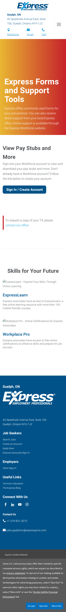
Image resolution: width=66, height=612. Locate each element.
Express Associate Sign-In (16, 452)
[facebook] (5, 504)
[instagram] (27, 504)
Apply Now (8, 448)
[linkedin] (12, 504)
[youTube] (20, 504)
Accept (31, 605)
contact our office (17, 225)
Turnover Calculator (13, 483)
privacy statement (16, 573)
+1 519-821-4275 (17, 521)
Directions (13, 34)
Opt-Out (43, 605)
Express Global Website (16, 554)
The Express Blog (12, 488)
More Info (56, 605)
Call (44, 34)
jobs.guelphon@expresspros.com (26, 530)
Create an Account (12, 444)
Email (30, 34)
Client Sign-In (9, 468)
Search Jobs (9, 439)
